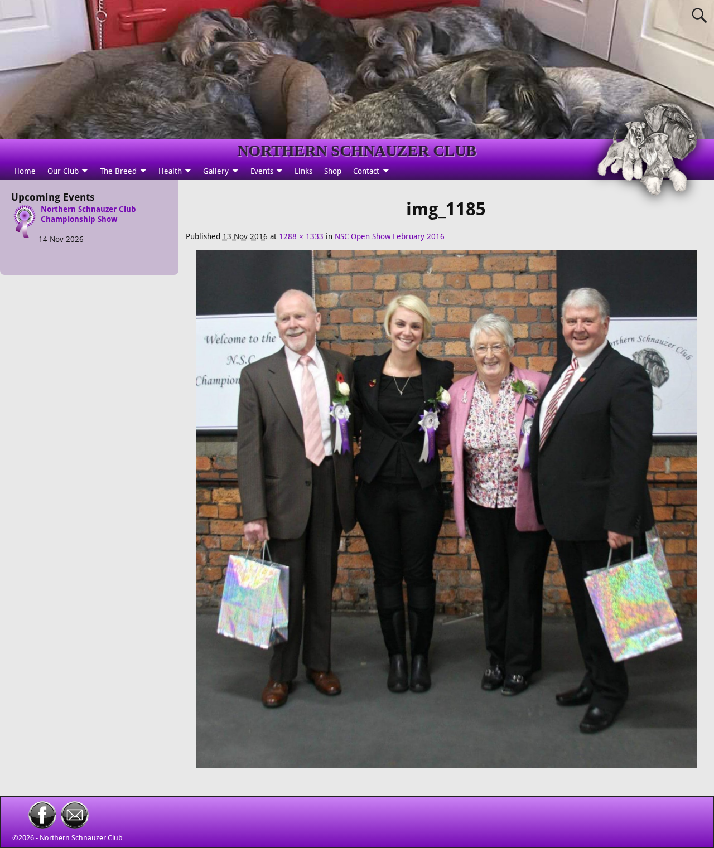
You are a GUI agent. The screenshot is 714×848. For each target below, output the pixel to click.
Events (261, 171)
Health (170, 171)
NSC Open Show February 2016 (390, 236)
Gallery (216, 171)
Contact (366, 171)
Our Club (63, 171)
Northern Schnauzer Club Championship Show (88, 214)
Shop (332, 171)
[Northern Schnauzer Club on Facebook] (42, 826)
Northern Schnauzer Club (81, 838)
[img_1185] (446, 515)
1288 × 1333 (301, 236)
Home (25, 171)
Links (303, 171)
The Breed (118, 171)
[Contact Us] (75, 826)
